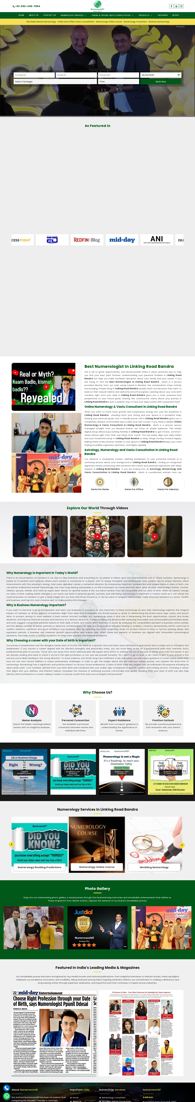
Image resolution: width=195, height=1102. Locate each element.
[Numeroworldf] (97, 6)
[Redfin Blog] (36, 239)
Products (144, 15)
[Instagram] (181, 6)
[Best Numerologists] (161, 927)
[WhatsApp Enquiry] (6, 1096)
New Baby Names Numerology (41, 21)
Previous (11, 844)
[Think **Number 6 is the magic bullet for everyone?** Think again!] (40, 536)
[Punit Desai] (34, 927)
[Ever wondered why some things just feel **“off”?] (97, 536)
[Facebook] (171, 6)
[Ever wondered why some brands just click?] (154, 536)
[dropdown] (85, 15)
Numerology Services (72, 15)
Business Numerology (159, 21)
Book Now (161, 81)
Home (21, 15)
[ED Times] (176, 239)
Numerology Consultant (135, 21)
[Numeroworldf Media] (141, 1033)
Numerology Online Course (109, 21)
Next (182, 845)
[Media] (54, 1033)
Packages (163, 15)
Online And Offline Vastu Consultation (75, 21)
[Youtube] (176, 6)
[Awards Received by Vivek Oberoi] (97, 927)
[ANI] (106, 239)
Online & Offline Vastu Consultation (111, 15)
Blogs (176, 15)
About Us (33, 15)
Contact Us (49, 15)
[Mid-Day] (71, 239)
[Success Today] (141, 239)
